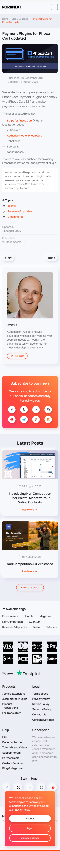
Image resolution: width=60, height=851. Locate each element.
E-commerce (10, 616)
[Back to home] (11, 7)
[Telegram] (24, 419)
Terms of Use (40, 693)
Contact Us (39, 714)
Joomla (28, 616)
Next (50, 257)
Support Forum (11, 752)
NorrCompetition (12, 621)
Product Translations (10, 705)
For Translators (11, 713)
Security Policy (41, 709)
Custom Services (12, 763)
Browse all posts (30, 587)
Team (36, 627)
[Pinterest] (36, 419)
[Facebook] (12, 409)
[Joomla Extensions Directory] (48, 419)
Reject (30, 828)
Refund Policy (40, 704)
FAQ (4, 737)
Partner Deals (10, 758)
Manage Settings (30, 838)
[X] (24, 409)
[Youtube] (12, 419)
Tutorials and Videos (14, 747)
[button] (54, 7)
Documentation (12, 742)
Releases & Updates (14, 627)
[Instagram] (48, 409)
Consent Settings (43, 719)
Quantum (34, 621)
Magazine (45, 616)
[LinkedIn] (36, 409)
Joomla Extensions (13, 693)
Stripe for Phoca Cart (19, 120)
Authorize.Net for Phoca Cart (24, 135)
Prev (9, 257)
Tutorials (51, 627)
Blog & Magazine (12, 768)
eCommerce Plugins (14, 699)
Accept (30, 818)
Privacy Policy (41, 699)
